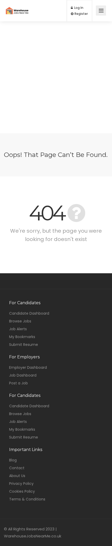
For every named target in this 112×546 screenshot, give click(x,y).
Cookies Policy (22, 491)
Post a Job (18, 383)
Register (81, 14)
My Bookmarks (22, 336)
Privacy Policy (21, 483)
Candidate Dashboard (29, 313)
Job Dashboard (22, 375)
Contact (16, 468)
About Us (17, 475)
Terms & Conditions (27, 499)
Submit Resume (23, 344)
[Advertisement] (56, 77)
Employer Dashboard (28, 367)
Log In (78, 8)
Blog (13, 460)
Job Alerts (18, 329)
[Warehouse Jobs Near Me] (17, 7)
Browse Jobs (20, 321)
